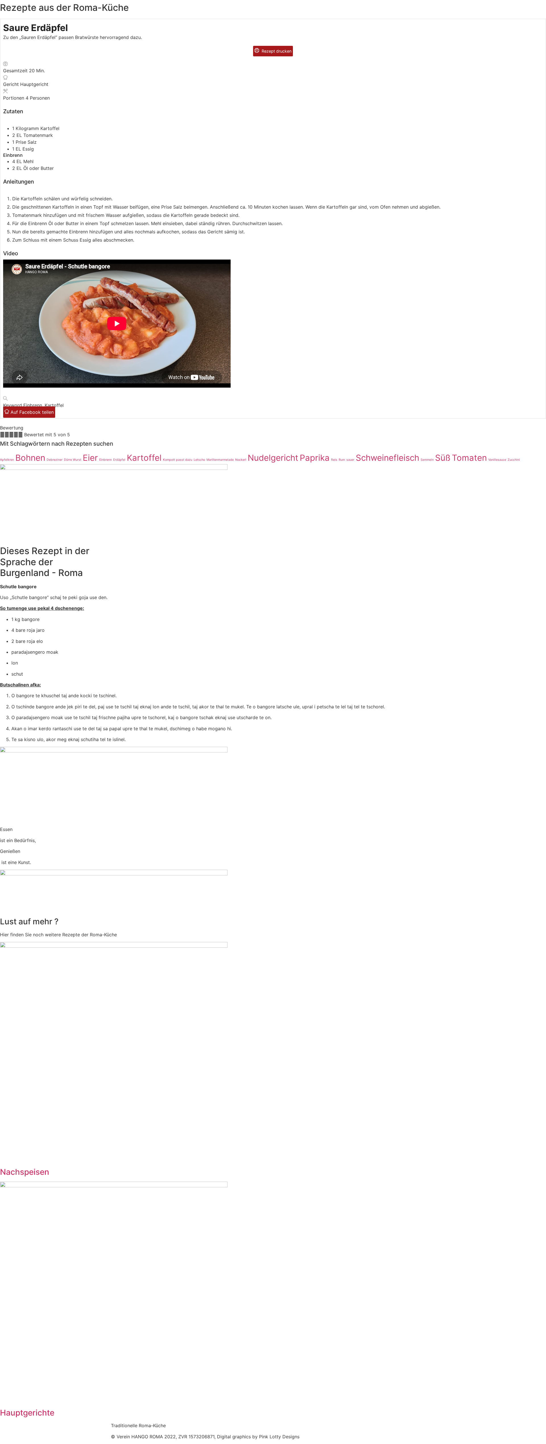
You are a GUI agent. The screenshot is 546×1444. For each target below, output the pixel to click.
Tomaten (469, 458)
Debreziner (55, 460)
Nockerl (240, 460)
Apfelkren (7, 460)
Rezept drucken (275, 51)
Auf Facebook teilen (31, 412)
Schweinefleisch (387, 458)
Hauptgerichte (27, 1413)
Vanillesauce (497, 460)
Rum (342, 460)
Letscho (199, 460)
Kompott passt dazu (177, 460)
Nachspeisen (24, 1172)
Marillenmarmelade (220, 460)
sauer (350, 460)
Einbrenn (105, 460)
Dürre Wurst (72, 460)
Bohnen (30, 458)
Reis (334, 460)
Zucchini (514, 460)
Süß (442, 458)
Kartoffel (144, 458)
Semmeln (427, 460)
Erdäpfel (119, 460)
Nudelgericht (273, 458)
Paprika (315, 458)
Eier (90, 458)
